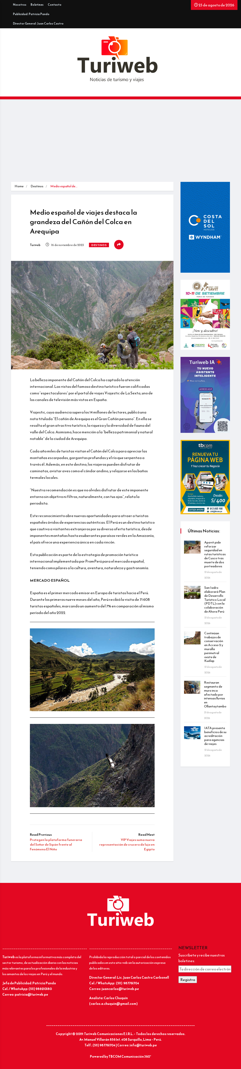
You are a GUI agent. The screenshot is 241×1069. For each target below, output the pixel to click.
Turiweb (35, 245)
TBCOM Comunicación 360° (129, 1056)
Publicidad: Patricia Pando (31, 14)
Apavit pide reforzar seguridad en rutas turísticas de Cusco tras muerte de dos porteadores (215, 554)
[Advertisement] (120, 142)
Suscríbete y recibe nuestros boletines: (201, 958)
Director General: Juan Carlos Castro (38, 23)
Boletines (37, 5)
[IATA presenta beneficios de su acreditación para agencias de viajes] (192, 732)
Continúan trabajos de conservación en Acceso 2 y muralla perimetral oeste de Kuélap (213, 647)
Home (19, 186)
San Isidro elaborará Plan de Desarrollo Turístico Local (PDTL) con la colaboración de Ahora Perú (214, 599)
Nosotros (19, 5)
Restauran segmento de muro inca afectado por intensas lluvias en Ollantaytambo (215, 694)
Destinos (37, 186)
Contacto (54, 5)
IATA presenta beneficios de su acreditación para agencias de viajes (215, 736)
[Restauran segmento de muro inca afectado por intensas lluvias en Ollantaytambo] (192, 687)
